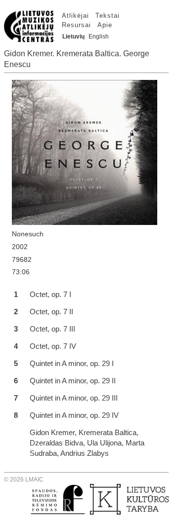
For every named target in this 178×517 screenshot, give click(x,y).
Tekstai (107, 15)
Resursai (76, 25)
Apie (104, 25)
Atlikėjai (75, 15)
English (99, 36)
